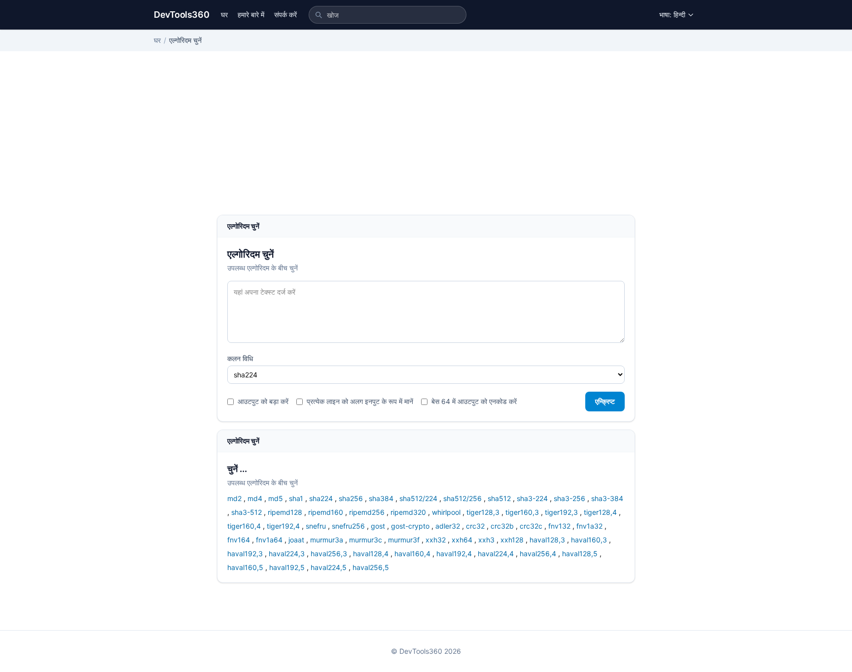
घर (224, 14)
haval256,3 (329, 553)
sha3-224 (532, 498)
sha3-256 (569, 498)
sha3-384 (607, 498)
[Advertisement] (426, 141)
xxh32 (436, 540)
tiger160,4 (244, 526)
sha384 (381, 498)
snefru (316, 526)
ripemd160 (325, 512)
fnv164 (238, 540)
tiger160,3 (522, 512)
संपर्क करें (285, 14)
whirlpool (446, 512)
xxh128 (512, 540)
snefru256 (348, 526)
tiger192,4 (283, 526)
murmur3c (365, 540)
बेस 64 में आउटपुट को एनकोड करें (474, 401)
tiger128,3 (482, 512)
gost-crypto (410, 526)
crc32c (531, 526)
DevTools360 (181, 14)
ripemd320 (408, 512)
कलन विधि (240, 358)
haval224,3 (287, 553)
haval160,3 (589, 540)
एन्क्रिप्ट (605, 401)
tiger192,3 (561, 512)
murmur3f (404, 540)
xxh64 (462, 540)
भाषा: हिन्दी (672, 14)
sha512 (499, 498)
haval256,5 (371, 567)
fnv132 (559, 526)
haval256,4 (538, 553)
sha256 (351, 498)
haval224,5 (329, 567)
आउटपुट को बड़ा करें (263, 401)
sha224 (321, 498)
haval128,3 (547, 540)
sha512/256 (462, 498)
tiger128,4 (600, 512)
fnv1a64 (269, 540)
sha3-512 (246, 512)
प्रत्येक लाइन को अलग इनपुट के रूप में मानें (360, 401)
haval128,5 (580, 553)
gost (378, 526)
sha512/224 (418, 498)
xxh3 (486, 540)
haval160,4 (412, 553)
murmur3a (326, 540)
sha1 (296, 498)
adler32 (447, 526)
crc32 (475, 526)
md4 (255, 498)
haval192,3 (245, 553)
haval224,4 (496, 553)
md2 (234, 498)
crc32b (502, 526)
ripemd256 (367, 512)
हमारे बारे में (251, 14)
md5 (275, 498)
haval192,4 (454, 553)
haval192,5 (287, 567)
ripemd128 (285, 512)
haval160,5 (245, 567)
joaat (296, 540)
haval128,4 (371, 553)
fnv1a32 (589, 526)
